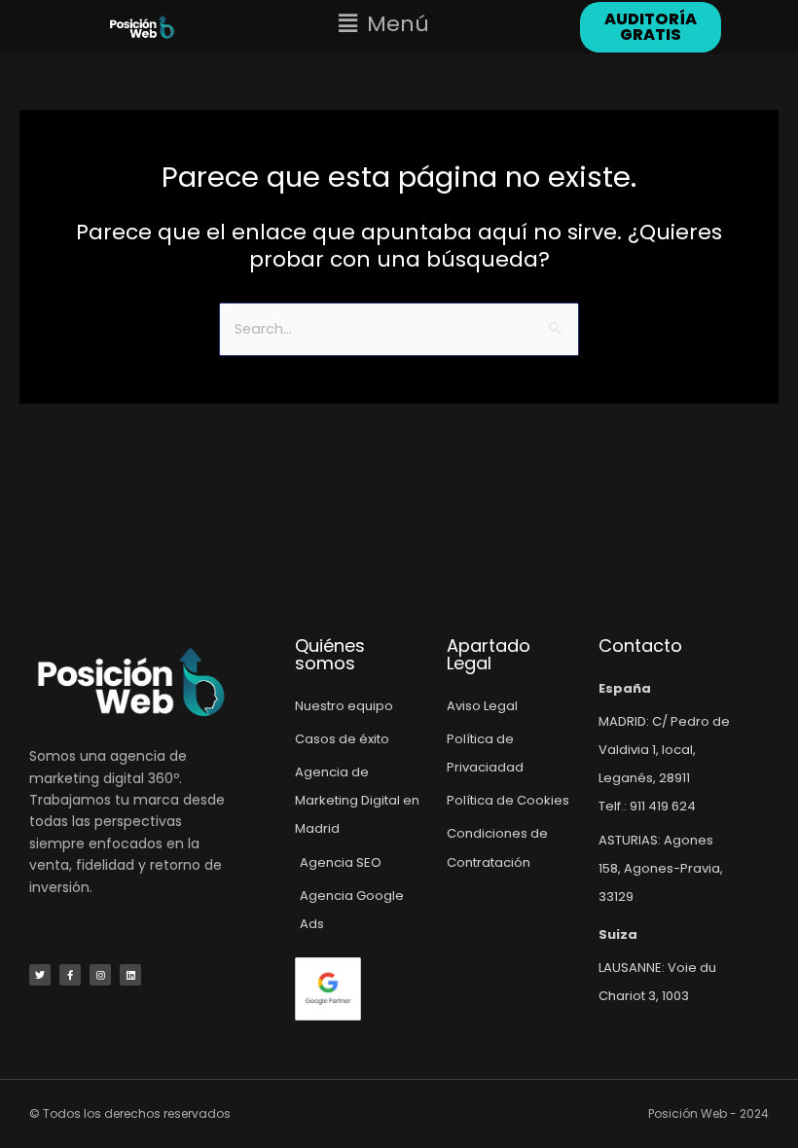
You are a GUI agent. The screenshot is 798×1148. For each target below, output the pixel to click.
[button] (384, 24)
